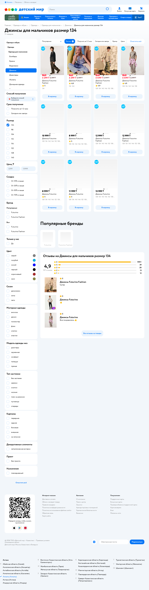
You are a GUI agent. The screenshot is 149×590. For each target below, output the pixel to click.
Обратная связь (47, 513)
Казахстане (25, 545)
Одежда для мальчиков (51, 25)
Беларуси (34, 545)
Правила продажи (48, 505)
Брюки (12, 61)
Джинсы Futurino (69, 299)
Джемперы (13, 75)
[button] (138, 17)
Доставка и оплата (48, 499)
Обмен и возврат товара (51, 502)
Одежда (34, 25)
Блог (112, 510)
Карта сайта (46, 516)
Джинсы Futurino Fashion (73, 281)
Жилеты (12, 80)
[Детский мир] (24, 10)
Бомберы (13, 56)
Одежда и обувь (19, 25)
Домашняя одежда (16, 84)
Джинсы (68, 25)
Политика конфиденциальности (53, 508)
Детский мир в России (13, 545)
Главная (8, 25)
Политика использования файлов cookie (56, 510)
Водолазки (13, 66)
